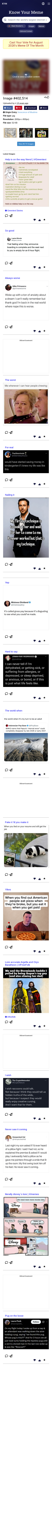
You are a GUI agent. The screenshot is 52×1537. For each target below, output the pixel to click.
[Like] (39, 220)
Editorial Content (26, 31)
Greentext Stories (15, 211)
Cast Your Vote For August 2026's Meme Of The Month (26, 44)
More (44, 108)
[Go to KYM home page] (4, 3)
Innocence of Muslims (27, 112)
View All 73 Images (26, 144)
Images (31, 26)
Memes (41, 26)
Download (31, 108)
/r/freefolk (11, 1017)
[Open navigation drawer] (49, 4)
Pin (19, 108)
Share (8, 108)
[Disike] (35, 220)
